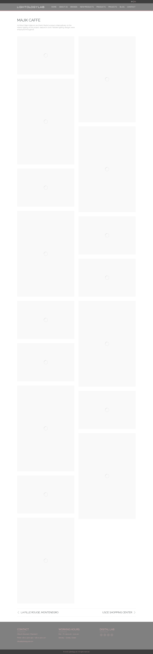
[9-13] (107, 235)
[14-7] (107, 344)
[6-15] (45, 188)
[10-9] (107, 278)
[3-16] (45, 122)
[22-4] (45, 494)
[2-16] (107, 79)
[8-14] (45, 254)
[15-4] (45, 55)
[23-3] (45, 561)
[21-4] (107, 476)
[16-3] (45, 362)
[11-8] (45, 320)
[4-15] (107, 169)
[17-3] (45, 428)
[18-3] (107, 410)
